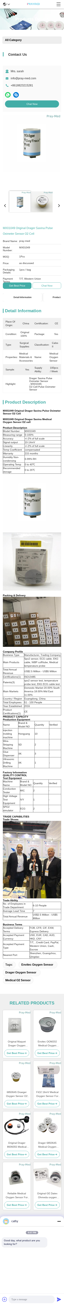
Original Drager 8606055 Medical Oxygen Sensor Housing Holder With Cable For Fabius (16, 1145)
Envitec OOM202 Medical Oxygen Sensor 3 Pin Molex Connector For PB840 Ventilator (47, 1043)
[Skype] (16, 95)
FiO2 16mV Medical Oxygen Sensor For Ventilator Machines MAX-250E (47, 1094)
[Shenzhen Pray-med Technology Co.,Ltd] (33, 4)
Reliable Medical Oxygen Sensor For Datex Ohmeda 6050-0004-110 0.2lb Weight (17, 1195)
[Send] (59, 1299)
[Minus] (59, 1221)
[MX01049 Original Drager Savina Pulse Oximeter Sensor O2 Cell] (31, 151)
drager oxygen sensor (20, 972)
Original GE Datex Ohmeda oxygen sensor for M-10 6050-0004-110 (47, 1195)
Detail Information (22, 297)
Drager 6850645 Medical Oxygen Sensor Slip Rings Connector (47, 1145)
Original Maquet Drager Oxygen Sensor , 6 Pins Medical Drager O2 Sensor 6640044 (16, 1043)
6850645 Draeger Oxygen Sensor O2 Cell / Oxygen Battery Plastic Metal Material (17, 1094)
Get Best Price (17, 285)
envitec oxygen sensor (37, 964)
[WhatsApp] (8, 95)
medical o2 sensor (18, 980)
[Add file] (4, 1299)
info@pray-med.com (23, 78)
